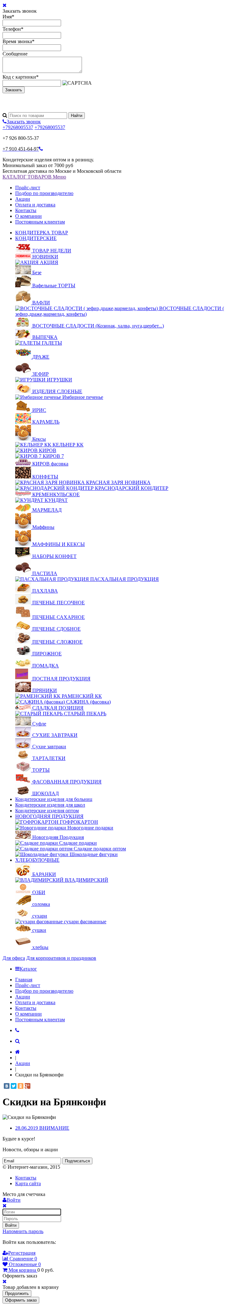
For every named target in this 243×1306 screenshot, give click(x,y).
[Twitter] (13, 1086)
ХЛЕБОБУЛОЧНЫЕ (37, 860)
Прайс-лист (27, 187)
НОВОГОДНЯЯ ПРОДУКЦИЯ (49, 816)
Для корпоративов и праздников (61, 958)
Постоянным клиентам (40, 221)
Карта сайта (28, 1183)
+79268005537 (18, 127)
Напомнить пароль (23, 1231)
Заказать (13, 90)
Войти (10, 1225)
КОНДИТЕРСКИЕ (36, 238)
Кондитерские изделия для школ (50, 805)
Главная (23, 979)
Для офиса (14, 958)
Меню (59, 176)
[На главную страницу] (17, 1052)
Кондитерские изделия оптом (47, 810)
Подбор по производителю (44, 193)
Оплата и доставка (35, 204)
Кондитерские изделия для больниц (53, 799)
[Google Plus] (27, 1086)
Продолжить (17, 1293)
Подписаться (77, 1161)
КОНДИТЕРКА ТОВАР (41, 232)
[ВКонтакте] (6, 1086)
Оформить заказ (21, 1300)
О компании (28, 216)
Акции (22, 199)
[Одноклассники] (20, 1086)
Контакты (25, 210)
